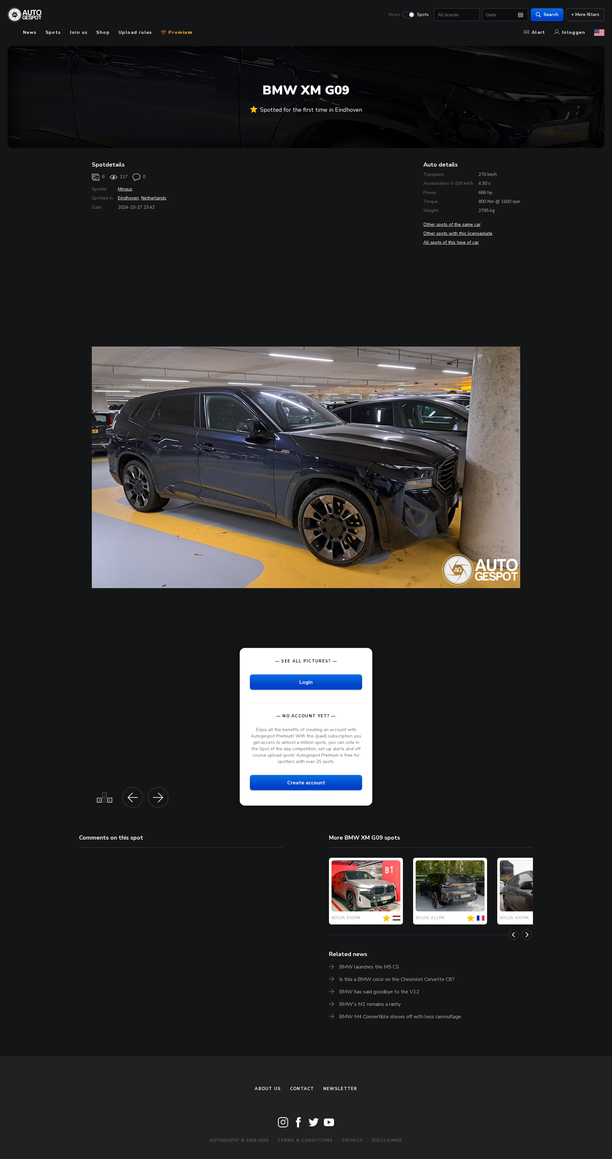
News (394, 14)
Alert (538, 32)
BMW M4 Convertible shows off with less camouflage (400, 1016)
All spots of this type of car (451, 242)
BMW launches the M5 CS (369, 966)
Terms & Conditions (305, 1140)
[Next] (526, 934)
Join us (79, 32)
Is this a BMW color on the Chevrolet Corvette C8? (397, 979)
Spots (423, 14)
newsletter (340, 1089)
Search (550, 14)
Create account (306, 782)
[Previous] (513, 934)
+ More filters (585, 14)
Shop (103, 32)
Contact (302, 1089)
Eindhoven (128, 198)
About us (268, 1089)
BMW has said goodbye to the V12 (379, 991)
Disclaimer (387, 1140)
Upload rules (135, 32)
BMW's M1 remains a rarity (370, 1004)
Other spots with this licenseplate (457, 233)
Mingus (125, 189)
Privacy (352, 1140)
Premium (179, 32)
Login (306, 681)
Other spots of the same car (452, 224)
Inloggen (573, 32)
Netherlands (153, 198)
